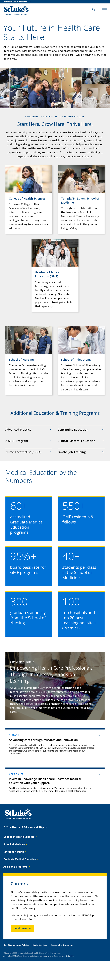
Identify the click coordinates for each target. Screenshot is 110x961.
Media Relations (40, 945)
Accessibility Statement (62, 945)
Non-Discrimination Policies (16, 945)
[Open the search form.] (93, 9)
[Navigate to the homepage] (18, 813)
